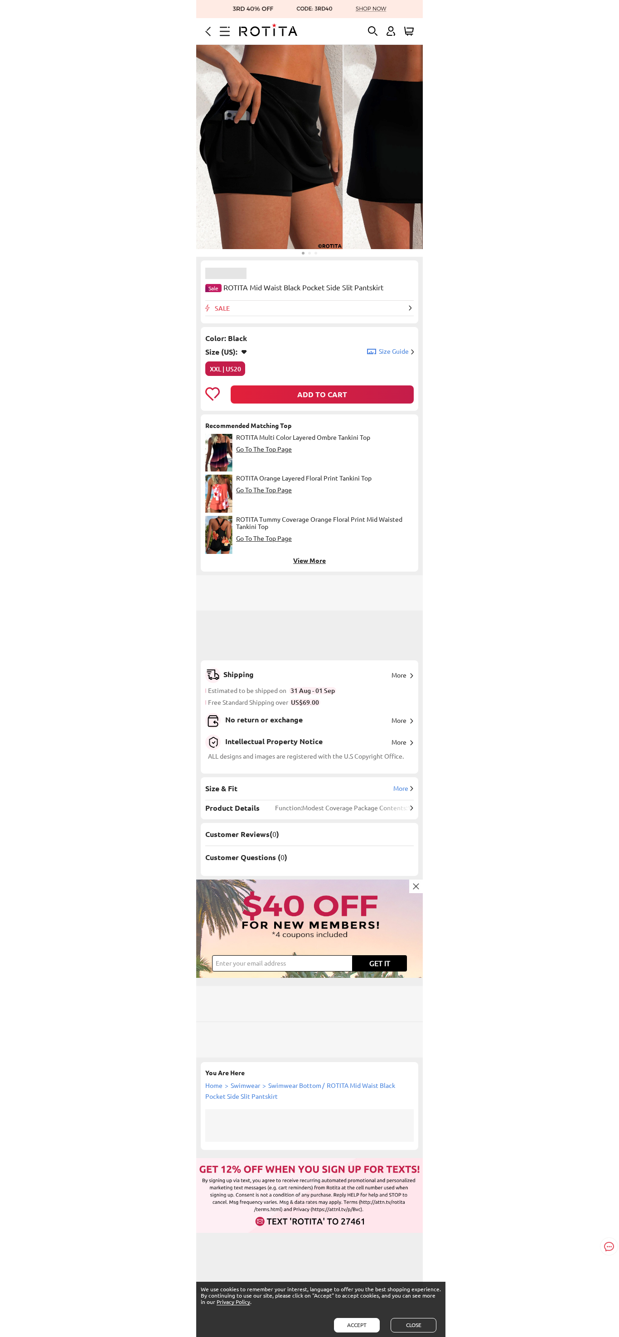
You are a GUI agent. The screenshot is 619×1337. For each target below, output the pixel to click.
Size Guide (393, 351)
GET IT (379, 963)
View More (309, 560)
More (399, 675)
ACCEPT (357, 1325)
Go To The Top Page (264, 449)
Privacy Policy (233, 1302)
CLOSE (413, 1325)
